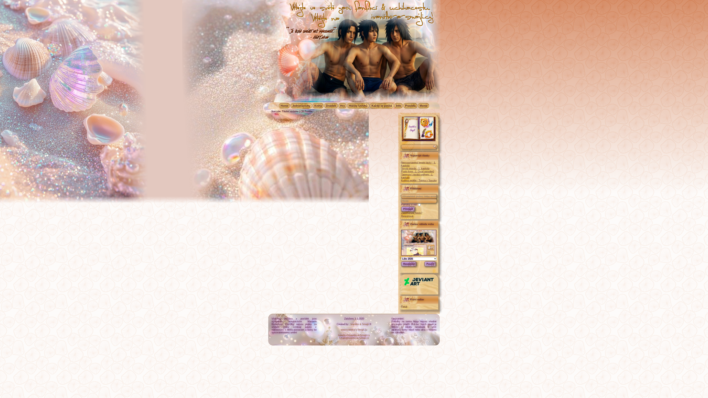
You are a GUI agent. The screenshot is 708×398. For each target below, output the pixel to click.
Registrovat (407, 216)
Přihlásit (408, 209)
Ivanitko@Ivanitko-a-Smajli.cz (354, 335)
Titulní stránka (290, 111)
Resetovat (408, 264)
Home (284, 105)
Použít (430, 264)
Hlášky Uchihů (358, 105)
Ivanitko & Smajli (359, 324)
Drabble (331, 105)
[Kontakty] (418, 140)
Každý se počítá (382, 105)
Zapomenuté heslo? (411, 213)
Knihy (318, 105)
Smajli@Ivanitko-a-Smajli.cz (354, 338)
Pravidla (410, 105)
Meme (423, 105)
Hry (342, 105)
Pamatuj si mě (409, 204)
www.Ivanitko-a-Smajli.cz (354, 329)
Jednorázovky (301, 105)
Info (398, 105)
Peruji (404, 306)
